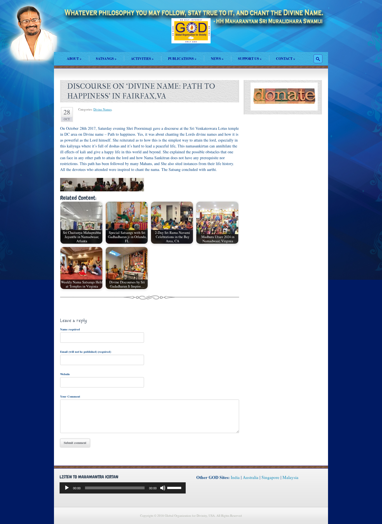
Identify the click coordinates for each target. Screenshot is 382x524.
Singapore (270, 477)
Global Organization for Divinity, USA (191, 34)
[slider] (175, 487)
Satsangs (106, 58)
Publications (182, 58)
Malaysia (290, 477)
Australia (250, 477)
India (235, 477)
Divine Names (102, 109)
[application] (123, 488)
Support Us (249, 58)
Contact (285, 58)
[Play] (67, 488)
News (217, 58)
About (74, 58)
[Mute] (163, 488)
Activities (142, 58)
